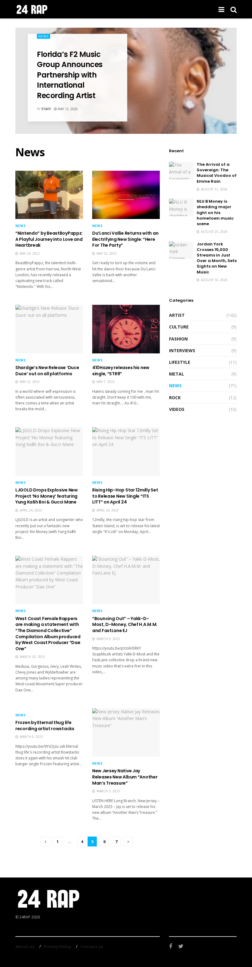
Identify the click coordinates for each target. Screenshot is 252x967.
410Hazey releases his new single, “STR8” (120, 370)
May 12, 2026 (67, 109)
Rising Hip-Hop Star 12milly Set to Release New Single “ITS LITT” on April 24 (125, 496)
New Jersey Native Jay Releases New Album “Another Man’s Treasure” (124, 777)
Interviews (182, 350)
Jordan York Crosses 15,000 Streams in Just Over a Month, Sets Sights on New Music (217, 258)
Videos (176, 409)
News (43, 36)
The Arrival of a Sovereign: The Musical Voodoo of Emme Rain (217, 172)
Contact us (92, 946)
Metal (176, 374)
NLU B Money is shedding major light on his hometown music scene (215, 212)
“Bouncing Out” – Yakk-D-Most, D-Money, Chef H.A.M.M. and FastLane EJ (124, 624)
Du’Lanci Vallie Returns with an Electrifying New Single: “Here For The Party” (125, 239)
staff (46, 109)
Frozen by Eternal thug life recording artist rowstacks (44, 725)
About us (24, 946)
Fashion (178, 339)
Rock (175, 397)
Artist (177, 315)
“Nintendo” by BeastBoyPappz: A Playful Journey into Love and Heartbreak (49, 239)
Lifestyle (179, 362)
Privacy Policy (57, 946)
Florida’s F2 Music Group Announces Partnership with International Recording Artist (70, 75)
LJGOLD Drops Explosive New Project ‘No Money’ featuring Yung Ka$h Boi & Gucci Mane (46, 496)
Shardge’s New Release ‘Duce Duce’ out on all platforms (47, 370)
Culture (179, 327)
